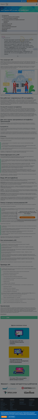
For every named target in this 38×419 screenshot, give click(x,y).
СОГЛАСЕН (4, 416)
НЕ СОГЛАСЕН (12, 416)
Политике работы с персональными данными (28, 414)
